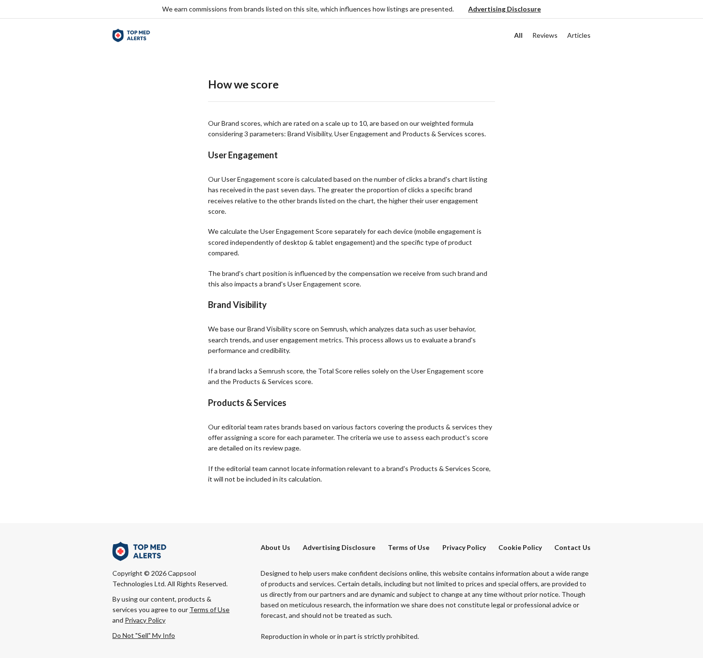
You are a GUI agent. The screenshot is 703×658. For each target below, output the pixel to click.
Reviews (545, 35)
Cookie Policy (520, 547)
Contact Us (572, 547)
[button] (504, 9)
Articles (579, 35)
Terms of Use (408, 547)
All (518, 35)
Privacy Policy (464, 547)
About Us (275, 547)
